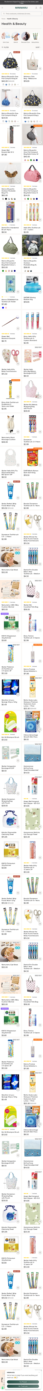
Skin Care (6, 42)
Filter (6, 47)
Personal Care (25, 42)
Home (3, 19)
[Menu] (2, 7)
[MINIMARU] (21, 8)
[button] (38, 47)
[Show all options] (17, 84)
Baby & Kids (35, 42)
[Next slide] (39, 37)
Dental (16, 42)
